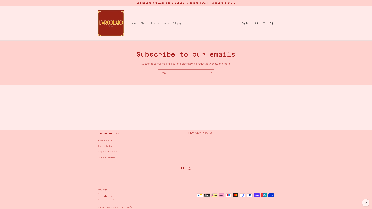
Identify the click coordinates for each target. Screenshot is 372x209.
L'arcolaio (109, 207)
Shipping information (108, 151)
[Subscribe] (211, 73)
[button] (155, 23)
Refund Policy (105, 146)
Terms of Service (106, 157)
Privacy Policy (105, 140)
